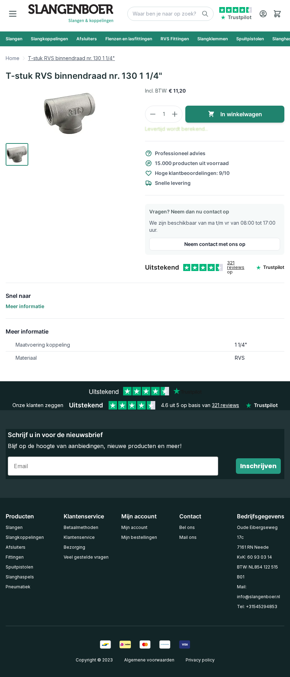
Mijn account (134, 527)
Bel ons (187, 527)
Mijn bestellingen (139, 537)
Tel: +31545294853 (257, 606)
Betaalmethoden (81, 527)
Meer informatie (25, 306)
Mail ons (188, 537)
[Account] (263, 14)
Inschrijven (258, 465)
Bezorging (74, 547)
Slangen (14, 527)
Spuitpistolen (19, 567)
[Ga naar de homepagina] (70, 13)
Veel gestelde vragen (86, 557)
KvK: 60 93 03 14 (254, 557)
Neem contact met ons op (214, 244)
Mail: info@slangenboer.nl (258, 591)
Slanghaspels (20, 576)
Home (12, 58)
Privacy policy (200, 660)
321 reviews (235, 265)
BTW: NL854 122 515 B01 (257, 571)
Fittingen (15, 557)
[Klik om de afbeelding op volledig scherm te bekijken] (70, 113)
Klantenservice (79, 537)
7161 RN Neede (253, 547)
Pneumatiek (18, 586)
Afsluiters (15, 547)
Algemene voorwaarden (149, 660)
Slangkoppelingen (25, 537)
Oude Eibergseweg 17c (257, 532)
